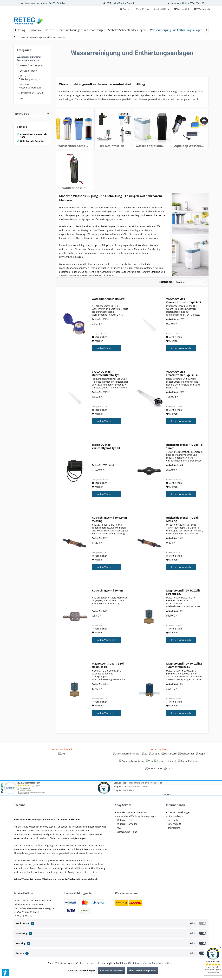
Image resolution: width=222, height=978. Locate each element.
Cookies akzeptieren (111, 970)
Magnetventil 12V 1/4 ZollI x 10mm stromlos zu (184, 665)
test (21, 98)
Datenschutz (174, 823)
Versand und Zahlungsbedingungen (136, 816)
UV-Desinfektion (28, 70)
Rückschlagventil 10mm (107, 590)
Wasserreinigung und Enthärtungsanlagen (29, 58)
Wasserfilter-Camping (31, 65)
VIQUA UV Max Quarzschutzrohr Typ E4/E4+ (184, 300)
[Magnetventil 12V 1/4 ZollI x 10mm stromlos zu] (149, 689)
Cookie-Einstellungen (179, 812)
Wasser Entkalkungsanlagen (29, 78)
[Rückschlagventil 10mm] (75, 616)
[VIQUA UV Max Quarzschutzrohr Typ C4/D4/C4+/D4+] (75, 397)
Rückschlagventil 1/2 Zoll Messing (182, 519)
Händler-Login (175, 816)
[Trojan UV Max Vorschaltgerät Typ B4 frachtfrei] (75, 470)
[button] (5, 972)
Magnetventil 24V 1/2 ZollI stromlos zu (108, 665)
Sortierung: (165, 281)
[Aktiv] (202, 923)
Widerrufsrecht (125, 820)
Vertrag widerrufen (127, 831)
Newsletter (173, 820)
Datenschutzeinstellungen (80, 970)
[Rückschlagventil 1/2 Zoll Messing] (149, 543)
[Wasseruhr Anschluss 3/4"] (75, 324)
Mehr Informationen (163, 963)
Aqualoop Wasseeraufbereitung (30, 86)
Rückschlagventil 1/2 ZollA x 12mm (184, 446)
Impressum (174, 827)
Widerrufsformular (127, 823)
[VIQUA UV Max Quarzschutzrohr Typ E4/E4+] (149, 324)
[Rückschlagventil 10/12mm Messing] (75, 543)
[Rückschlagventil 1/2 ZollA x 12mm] (149, 470)
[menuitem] (202, 9)
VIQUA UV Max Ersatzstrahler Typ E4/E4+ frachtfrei (182, 373)
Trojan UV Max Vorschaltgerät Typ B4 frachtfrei (106, 446)
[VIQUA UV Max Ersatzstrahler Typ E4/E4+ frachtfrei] (149, 397)
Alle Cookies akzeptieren (142, 970)
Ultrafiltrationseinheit (31, 92)
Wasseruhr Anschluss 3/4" (109, 299)
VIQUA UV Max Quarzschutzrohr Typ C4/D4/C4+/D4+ (105, 373)
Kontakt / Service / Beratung (132, 812)
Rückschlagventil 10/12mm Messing (109, 519)
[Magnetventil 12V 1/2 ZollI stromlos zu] (149, 616)
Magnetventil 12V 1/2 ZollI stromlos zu (183, 592)
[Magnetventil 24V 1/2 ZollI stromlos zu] (75, 689)
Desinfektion (22, 113)
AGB (119, 827)
